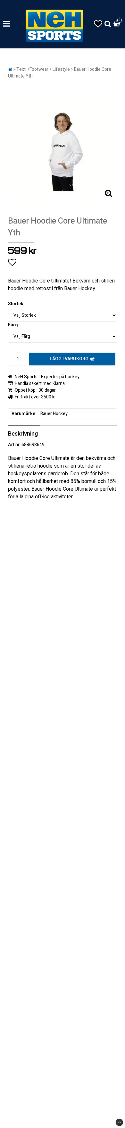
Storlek (15, 303)
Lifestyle (61, 69)
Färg (13, 325)
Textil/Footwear (32, 69)
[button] (98, 24)
